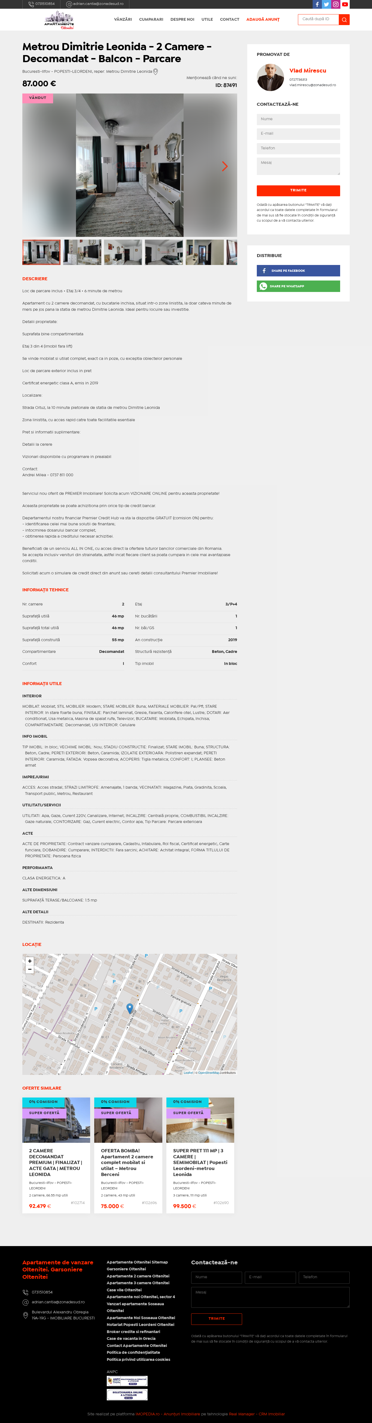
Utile (207, 19)
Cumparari (151, 19)
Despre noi (182, 19)
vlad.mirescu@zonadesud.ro (312, 85)
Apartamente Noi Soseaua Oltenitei (141, 1318)
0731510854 (45, 3)
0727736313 (298, 79)
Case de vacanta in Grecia (131, 1338)
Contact (229, 19)
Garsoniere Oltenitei (126, 1269)
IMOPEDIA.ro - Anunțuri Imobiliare (168, 1414)
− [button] (30, 969)
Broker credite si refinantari (133, 1332)
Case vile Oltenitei (124, 1290)
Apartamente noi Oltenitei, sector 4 (141, 1297)
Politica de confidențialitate (133, 1352)
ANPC (112, 1372)
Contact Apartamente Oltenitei (137, 1345)
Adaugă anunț (263, 19)
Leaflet (188, 1072)
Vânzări (123, 19)
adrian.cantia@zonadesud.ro (98, 3)
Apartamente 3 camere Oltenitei (138, 1283)
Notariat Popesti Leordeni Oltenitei (140, 1324)
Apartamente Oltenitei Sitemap (137, 1262)
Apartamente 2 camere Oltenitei (138, 1276)
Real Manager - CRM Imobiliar (257, 1414)
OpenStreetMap (208, 1072)
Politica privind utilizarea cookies (138, 1359)
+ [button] (30, 961)
